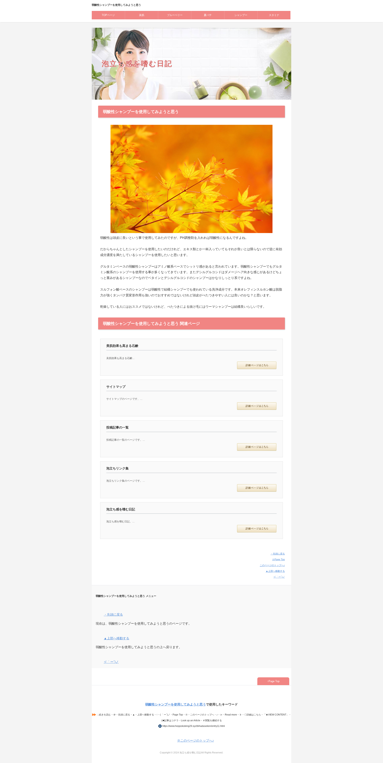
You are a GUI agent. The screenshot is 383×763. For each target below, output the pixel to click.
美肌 (141, 15)
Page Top (273, 681)
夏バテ (208, 15)
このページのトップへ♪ (272, 565)
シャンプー (240, 15)
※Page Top (278, 559)
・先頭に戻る (277, 553)
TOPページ (108, 15)
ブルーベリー (175, 15)
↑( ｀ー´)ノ (279, 576)
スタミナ (274, 15)
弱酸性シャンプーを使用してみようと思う (175, 704)
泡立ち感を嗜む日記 (137, 63)
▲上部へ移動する (275, 571)
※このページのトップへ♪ (195, 740)
